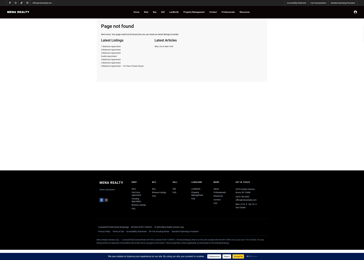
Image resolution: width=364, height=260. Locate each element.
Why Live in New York (164, 46)
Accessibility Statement (296, 3)
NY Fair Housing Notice (159, 231)
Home (136, 12)
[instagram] (27, 3)
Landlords (174, 12)
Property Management (194, 12)
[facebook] (10, 3)
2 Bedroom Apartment (111, 63)
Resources (245, 12)
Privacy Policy (104, 231)
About (216, 189)
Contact (213, 12)
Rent (146, 12)
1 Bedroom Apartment (111, 46)
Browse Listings (139, 205)
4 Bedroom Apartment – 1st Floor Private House (122, 66)
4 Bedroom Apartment (111, 59)
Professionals (228, 12)
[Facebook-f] (102, 200)
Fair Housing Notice (318, 3)
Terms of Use (118, 231)
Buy (154, 12)
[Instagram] (106, 200)
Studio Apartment (109, 56)
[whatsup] (16, 3)
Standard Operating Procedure (343, 3)
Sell (163, 12)
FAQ (133, 208)
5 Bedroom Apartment (111, 50)
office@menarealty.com (42, 3)
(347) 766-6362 (242, 197)
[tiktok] (21, 3)
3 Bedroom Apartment (111, 53)
